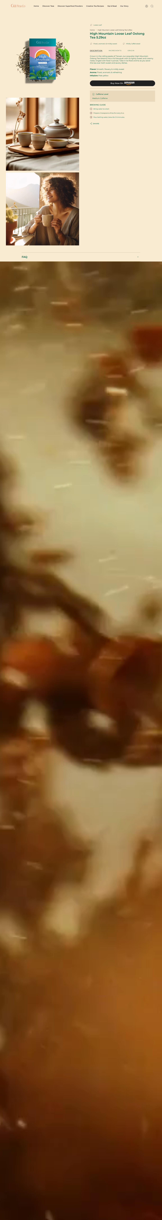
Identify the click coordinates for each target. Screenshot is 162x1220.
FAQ (24, 256)
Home (92, 30)
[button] (48, 6)
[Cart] (156, 6)
